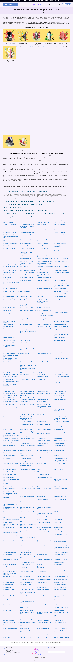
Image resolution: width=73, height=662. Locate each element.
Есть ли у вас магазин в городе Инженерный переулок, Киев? (27, 210)
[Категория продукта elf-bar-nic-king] (23, 89)
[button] (36, 191)
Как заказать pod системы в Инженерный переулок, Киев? (26, 191)
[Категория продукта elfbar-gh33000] (23, 37)
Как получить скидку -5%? (15, 207)
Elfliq (35, 175)
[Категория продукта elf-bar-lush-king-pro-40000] (36, 37)
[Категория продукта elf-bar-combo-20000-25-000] (50, 89)
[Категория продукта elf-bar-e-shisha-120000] (50, 37)
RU (50, 652)
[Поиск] (59, 4)
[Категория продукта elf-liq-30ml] (23, 143)
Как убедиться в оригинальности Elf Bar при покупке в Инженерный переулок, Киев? (35, 213)
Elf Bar (51, 17)
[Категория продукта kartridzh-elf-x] (9, 142)
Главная (28, 12)
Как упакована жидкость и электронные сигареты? (24, 204)
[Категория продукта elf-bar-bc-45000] (63, 37)
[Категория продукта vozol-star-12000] (63, 89)
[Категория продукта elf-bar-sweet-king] (9, 54)
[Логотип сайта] (36, 4)
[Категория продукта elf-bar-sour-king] (36, 90)
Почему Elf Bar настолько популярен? (19, 217)
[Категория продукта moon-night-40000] (9, 37)
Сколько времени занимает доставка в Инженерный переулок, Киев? (30, 201)
